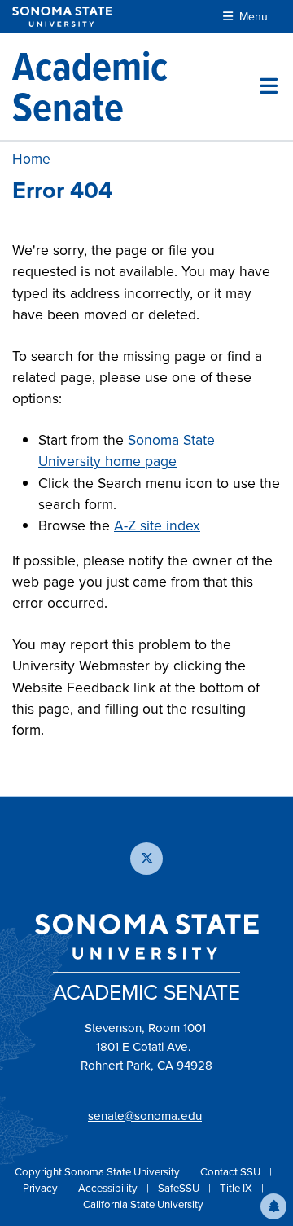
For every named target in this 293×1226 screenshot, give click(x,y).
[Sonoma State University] (62, 17)
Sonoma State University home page (126, 450)
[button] (273, 1206)
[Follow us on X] (146, 858)
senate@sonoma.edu (145, 1116)
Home (31, 158)
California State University (143, 1204)
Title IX (237, 1188)
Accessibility (109, 1188)
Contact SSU (231, 1172)
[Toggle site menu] (269, 86)
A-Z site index (157, 525)
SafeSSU (180, 1188)
